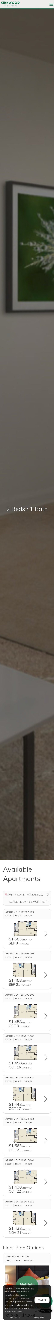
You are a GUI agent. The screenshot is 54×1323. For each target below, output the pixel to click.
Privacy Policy (39, 1317)
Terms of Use (14, 1317)
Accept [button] (42, 1300)
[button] (47, 894)
